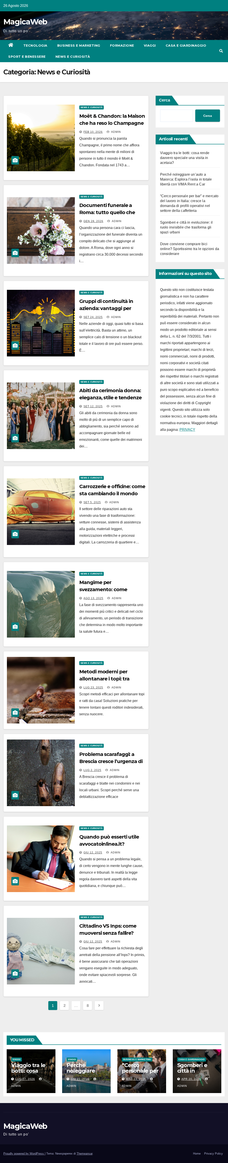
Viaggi (150, 46)
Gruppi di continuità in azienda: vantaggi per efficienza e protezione (106, 308)
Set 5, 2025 (92, 502)
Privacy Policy (213, 1153)
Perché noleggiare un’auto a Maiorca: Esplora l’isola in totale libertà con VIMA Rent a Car (186, 179)
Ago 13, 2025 (93, 598)
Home (197, 1153)
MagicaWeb (25, 21)
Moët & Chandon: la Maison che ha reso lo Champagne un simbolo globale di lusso (112, 123)
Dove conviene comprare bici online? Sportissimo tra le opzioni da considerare (189, 249)
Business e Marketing (78, 46)
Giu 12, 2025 (92, 852)
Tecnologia (35, 46)
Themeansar (84, 1153)
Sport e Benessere (27, 57)
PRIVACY (187, 429)
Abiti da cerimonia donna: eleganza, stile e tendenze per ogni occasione (110, 398)
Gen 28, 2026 (93, 221)
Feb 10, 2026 (93, 131)
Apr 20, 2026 (191, 1079)
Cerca (164, 100)
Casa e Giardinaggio (186, 46)
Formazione (122, 46)
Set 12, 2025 (93, 406)
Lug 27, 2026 (25, 1079)
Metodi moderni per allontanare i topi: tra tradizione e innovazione (108, 679)
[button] (221, 51)
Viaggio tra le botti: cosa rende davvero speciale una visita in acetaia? (184, 158)
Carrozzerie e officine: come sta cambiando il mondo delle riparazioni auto (112, 493)
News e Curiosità (72, 57)
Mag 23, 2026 (136, 1079)
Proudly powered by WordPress (24, 1153)
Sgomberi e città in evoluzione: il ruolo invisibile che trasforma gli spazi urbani (186, 227)
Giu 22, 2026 (80, 1079)
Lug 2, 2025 (92, 770)
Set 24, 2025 (93, 317)
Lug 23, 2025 (93, 687)
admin (115, 131)
